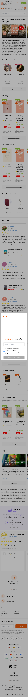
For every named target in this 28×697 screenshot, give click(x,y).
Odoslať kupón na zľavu (14, 369)
